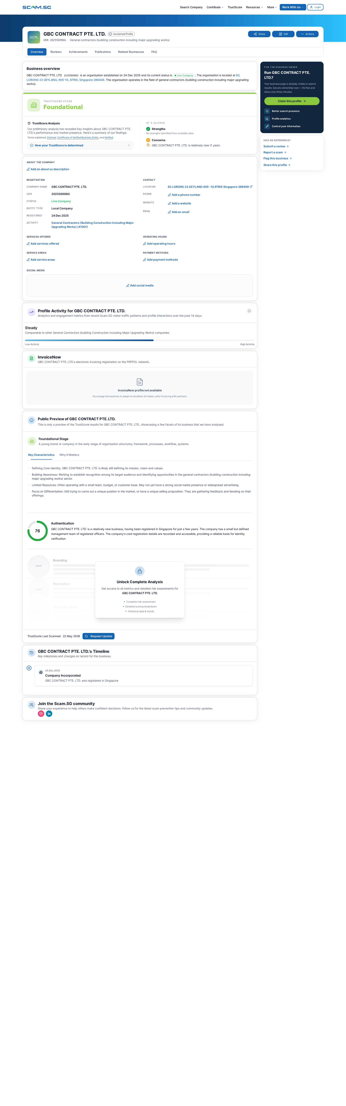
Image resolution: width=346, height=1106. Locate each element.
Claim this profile (289, 101)
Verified (109, 137)
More (270, 7)
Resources (253, 7)
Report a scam (273, 152)
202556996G (71, 75)
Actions (310, 33)
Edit (286, 33)
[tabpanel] (139, 482)
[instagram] (41, 713)
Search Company (191, 7)
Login (318, 7)
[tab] (36, 51)
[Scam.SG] (36, 7)
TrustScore (235, 7)
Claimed (51, 137)
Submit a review (274, 146)
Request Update (101, 636)
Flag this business (276, 158)
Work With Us (291, 7)
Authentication (62, 523)
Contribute (213, 7)
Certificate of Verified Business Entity (78, 137)
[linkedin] (49, 713)
